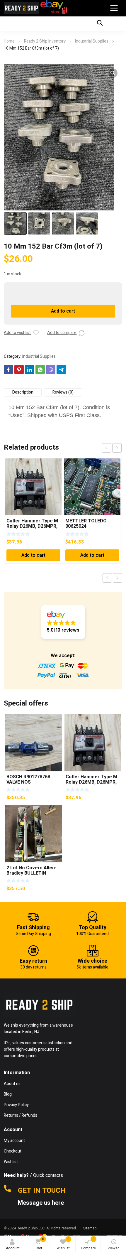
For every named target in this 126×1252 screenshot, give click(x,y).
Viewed (114, 1248)
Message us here (41, 1203)
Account (13, 1248)
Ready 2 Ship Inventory (45, 41)
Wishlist (63, 1243)
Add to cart (63, 311)
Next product (117, 578)
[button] (113, 73)
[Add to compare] (82, 333)
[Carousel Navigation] (112, 448)
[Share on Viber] (50, 369)
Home (9, 41)
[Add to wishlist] (36, 333)
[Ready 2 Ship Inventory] (21, 8)
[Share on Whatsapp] (40, 369)
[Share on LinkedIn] (29, 369)
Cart (39, 1243)
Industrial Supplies (91, 41)
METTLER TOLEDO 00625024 (86, 523)
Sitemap (90, 1228)
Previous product (107, 578)
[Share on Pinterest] (19, 369)
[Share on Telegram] (61, 369)
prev (106, 448)
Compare (88, 1243)
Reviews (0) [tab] (63, 392)
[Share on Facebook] (8, 369)
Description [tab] (22, 392)
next (117, 448)
